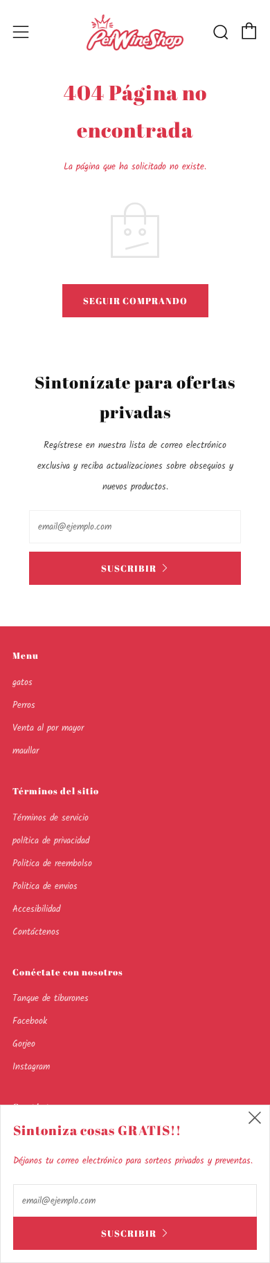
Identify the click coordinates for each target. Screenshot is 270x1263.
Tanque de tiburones (50, 998)
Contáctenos (36, 932)
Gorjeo (23, 1044)
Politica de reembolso (52, 864)
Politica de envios (45, 886)
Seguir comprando (135, 300)
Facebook (29, 1021)
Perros (23, 705)
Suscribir (128, 568)
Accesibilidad (36, 909)
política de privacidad (50, 841)
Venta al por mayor (48, 728)
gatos (22, 682)
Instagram (31, 1067)
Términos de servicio (50, 818)
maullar (25, 751)
